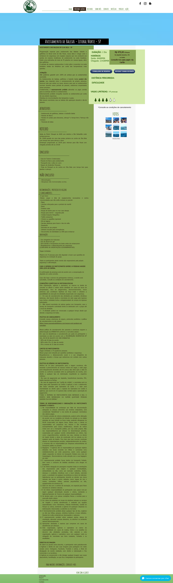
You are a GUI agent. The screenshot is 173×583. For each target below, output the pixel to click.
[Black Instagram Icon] (145, 3)
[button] (109, 120)
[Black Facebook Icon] (140, 3)
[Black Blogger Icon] (150, 3)
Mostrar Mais (116, 138)
